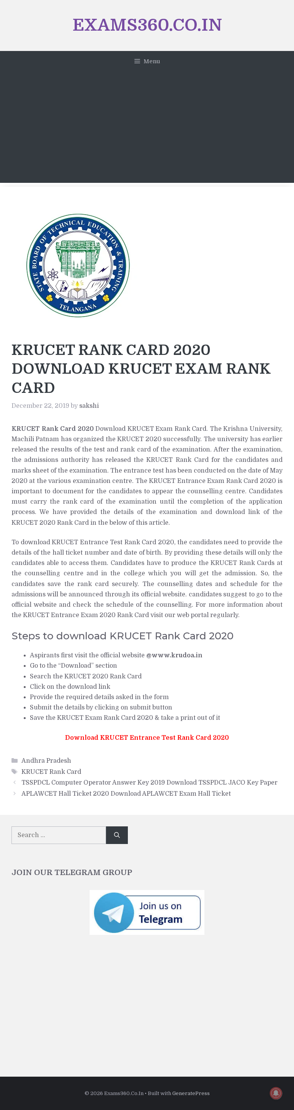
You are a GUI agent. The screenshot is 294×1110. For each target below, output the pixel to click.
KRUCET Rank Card (51, 771)
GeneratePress (191, 1093)
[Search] (117, 835)
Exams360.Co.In (147, 25)
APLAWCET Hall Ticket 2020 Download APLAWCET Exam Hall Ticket (126, 793)
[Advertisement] (147, 129)
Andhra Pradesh (46, 760)
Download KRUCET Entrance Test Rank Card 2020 (147, 737)
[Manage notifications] (276, 1093)
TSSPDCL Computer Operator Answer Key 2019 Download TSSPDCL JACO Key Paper (149, 782)
